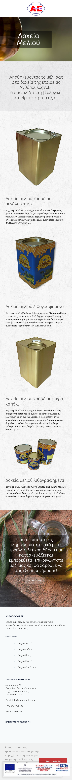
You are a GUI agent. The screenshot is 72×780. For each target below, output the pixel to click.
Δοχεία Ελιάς (24, 655)
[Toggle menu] (67, 6)
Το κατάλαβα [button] (53, 761)
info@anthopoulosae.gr (24, 700)
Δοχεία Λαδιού (25, 649)
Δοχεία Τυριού (25, 643)
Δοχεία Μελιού (25, 661)
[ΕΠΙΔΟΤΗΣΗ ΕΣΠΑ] (36, 770)
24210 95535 (17, 705)
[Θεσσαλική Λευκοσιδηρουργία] (36, 9)
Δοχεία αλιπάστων (27, 667)
